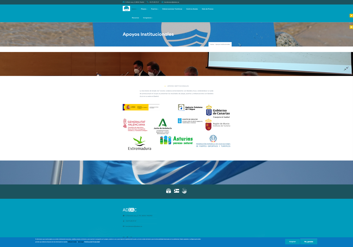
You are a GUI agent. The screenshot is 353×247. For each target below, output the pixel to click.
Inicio (134, 9)
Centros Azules (192, 9)
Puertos (154, 9)
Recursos (135, 18)
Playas (143, 9)
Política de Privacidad (92, 241)
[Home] (126, 8)
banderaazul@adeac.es (133, 226)
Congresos (147, 18)
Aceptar (292, 242)
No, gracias (308, 242)
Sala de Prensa (207, 9)
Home (212, 44)
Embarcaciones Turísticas (172, 9)
